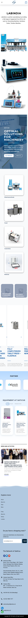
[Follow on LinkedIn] (7, 556)
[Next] (26, 291)
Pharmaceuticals (9, 197)
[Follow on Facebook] (4, 556)
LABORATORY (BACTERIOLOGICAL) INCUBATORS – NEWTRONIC (20, 425)
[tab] (7, 404)
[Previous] (1, 291)
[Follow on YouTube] (9, 556)
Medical (6, 274)
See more (6, 474)
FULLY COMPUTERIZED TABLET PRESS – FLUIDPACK (14, 352)
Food (5, 223)
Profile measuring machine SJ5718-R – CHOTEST (6, 424)
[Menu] (2, 2)
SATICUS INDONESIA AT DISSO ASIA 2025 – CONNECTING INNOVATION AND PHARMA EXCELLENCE (13, 464)
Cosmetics (7, 248)
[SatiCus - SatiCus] (14, 2)
